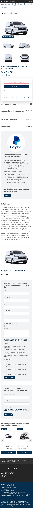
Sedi (3, 461)
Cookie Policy (13, 501)
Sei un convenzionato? (10, 323)
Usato (11, 469)
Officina (18, 469)
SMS (5, 372)
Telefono (7, 311)
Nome (6, 291)
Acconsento (9, 364)
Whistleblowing (9, 506)
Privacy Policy (4, 501)
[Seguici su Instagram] (2, 476)
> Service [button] (30, 1)
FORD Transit (6, 445)
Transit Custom (13, 13)
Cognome (7, 297)
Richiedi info (17, 87)
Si (5, 326)
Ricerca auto (16, 12)
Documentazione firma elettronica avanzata (12, 504)
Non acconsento (21, 364)
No (10, 326)
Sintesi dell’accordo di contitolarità (19, 502)
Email (6, 304)
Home (9, 12)
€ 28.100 (24, 452)
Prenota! (7, 195)
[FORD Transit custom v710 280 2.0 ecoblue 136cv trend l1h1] (8, 45)
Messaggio (7, 328)
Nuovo (5, 469)
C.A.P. (6, 317)
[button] (31, 8)
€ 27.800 (8, 452)
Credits (16, 506)
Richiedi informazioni (17, 82)
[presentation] (2, 440)
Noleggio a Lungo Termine (14, 460)
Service (25, 460)
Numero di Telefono (10, 395)
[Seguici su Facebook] (5, 476)
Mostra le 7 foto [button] (9, 36)
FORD (22, 12)
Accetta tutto (9, 359)
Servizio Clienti (11, 461)
